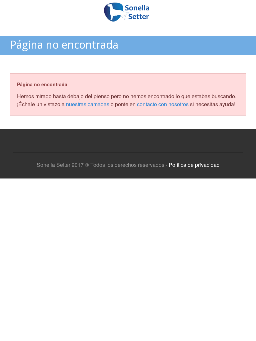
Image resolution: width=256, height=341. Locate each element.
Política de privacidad (194, 165)
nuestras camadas (87, 104)
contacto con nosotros (163, 104)
